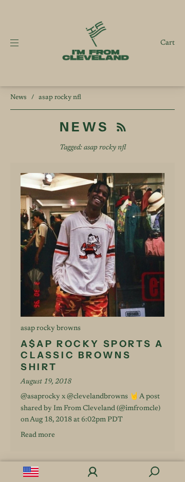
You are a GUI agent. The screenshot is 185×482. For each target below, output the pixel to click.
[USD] (31, 471)
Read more (38, 435)
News (18, 97)
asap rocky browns (51, 328)
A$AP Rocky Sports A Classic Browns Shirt (92, 355)
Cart (167, 43)
